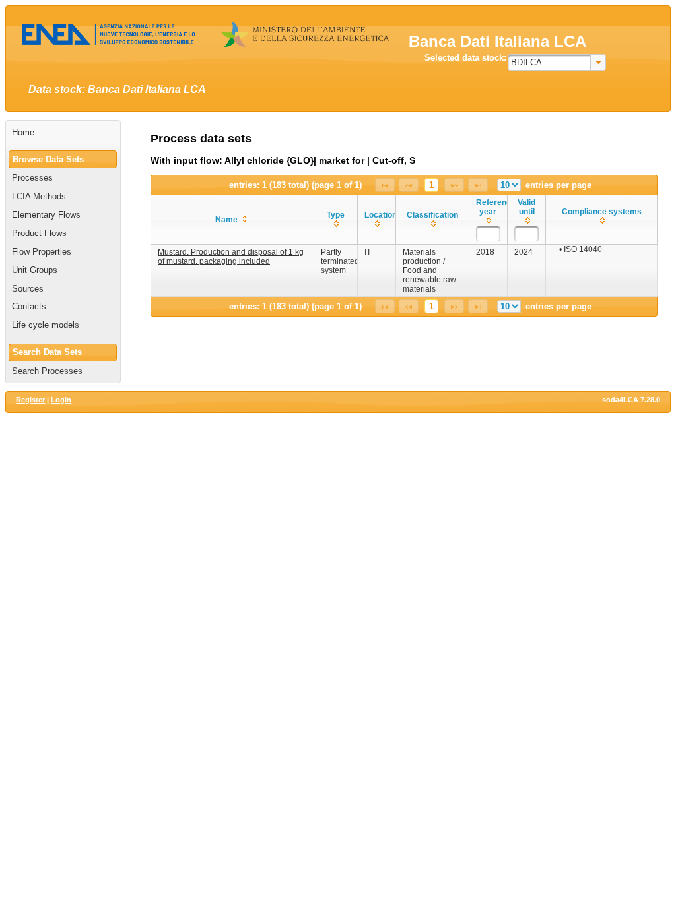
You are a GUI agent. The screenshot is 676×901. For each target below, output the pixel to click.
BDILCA (526, 62)
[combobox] (557, 62)
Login (61, 400)
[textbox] (488, 233)
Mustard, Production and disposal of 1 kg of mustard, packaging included (231, 256)
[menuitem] (63, 132)
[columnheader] (232, 220)
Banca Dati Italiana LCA (497, 41)
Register (30, 400)
